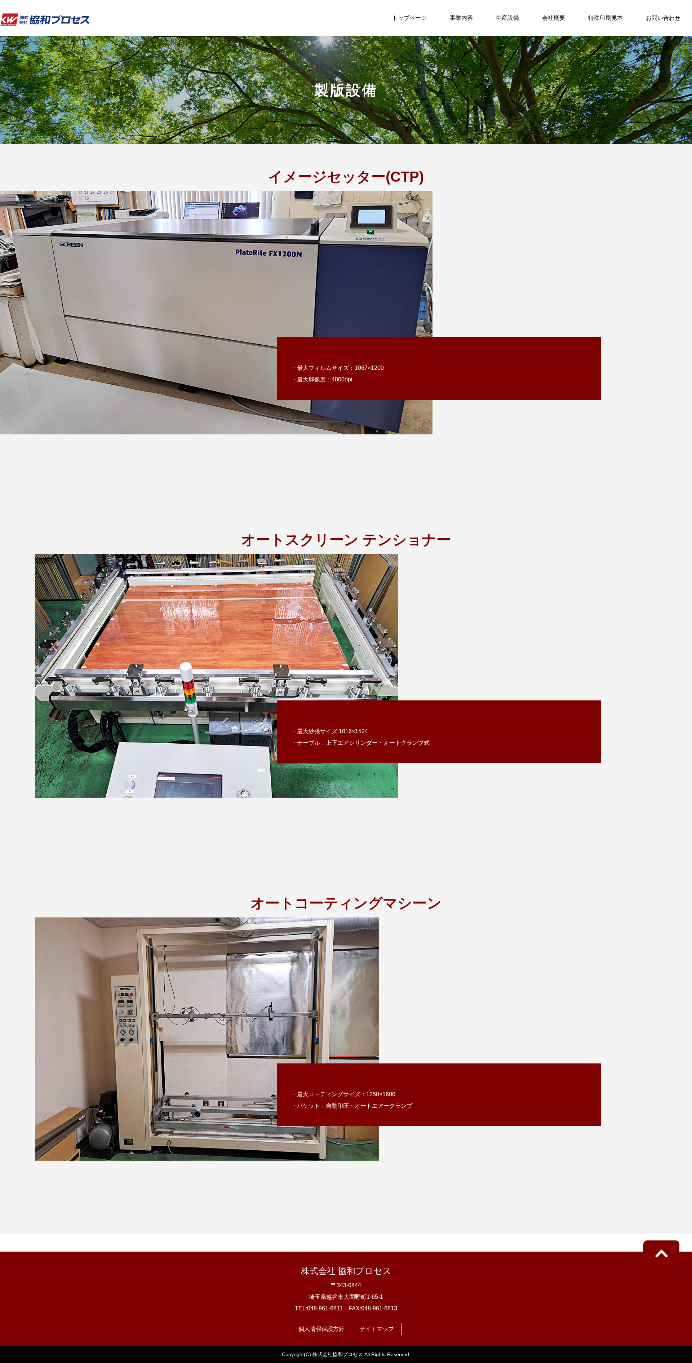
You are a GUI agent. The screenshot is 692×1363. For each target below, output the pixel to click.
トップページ (409, 18)
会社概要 (553, 18)
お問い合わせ (663, 18)
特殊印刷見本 (605, 18)
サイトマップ (376, 1329)
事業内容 (461, 18)
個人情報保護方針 (321, 1329)
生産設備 (507, 18)
